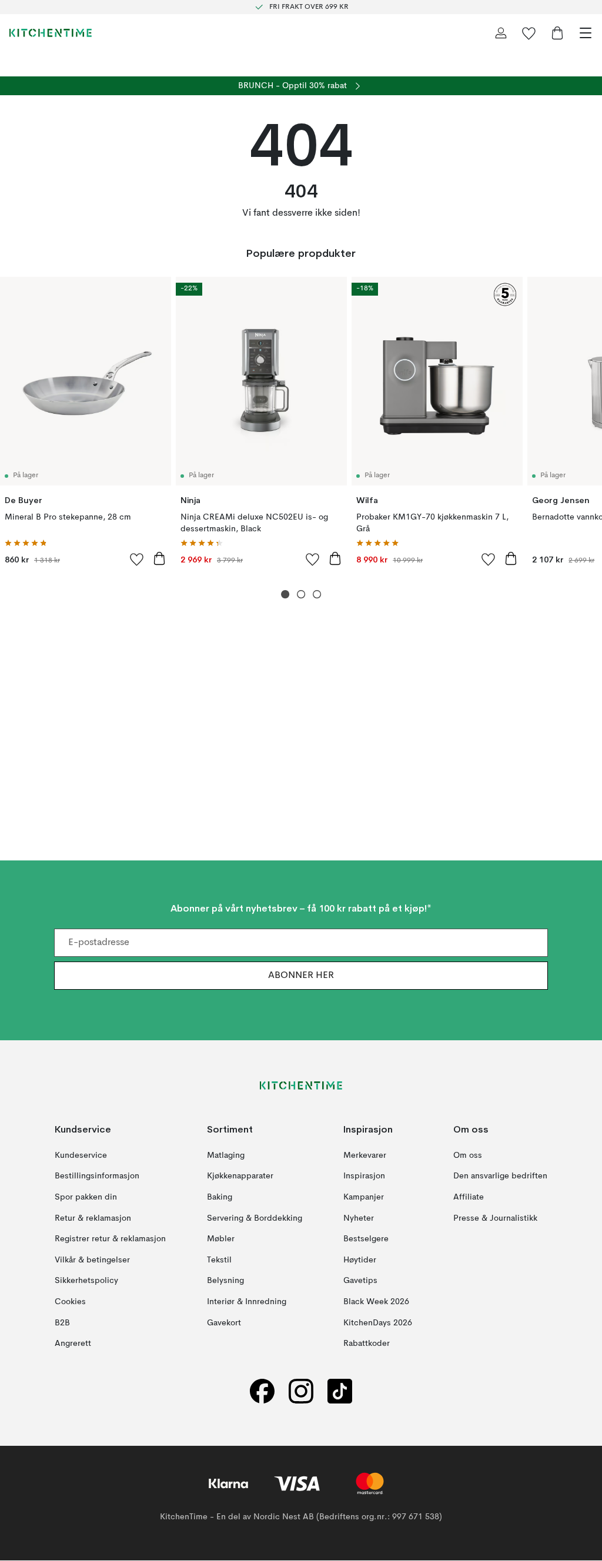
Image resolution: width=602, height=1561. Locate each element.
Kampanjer (363, 1197)
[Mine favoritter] (529, 33)
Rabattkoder (366, 1344)
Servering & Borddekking (254, 1218)
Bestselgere (366, 1239)
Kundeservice (81, 1155)
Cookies (70, 1302)
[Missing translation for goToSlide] (301, 594)
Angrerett (73, 1344)
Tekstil (219, 1260)
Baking (219, 1197)
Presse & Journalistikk (495, 1218)
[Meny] (585, 33)
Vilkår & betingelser (92, 1260)
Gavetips (360, 1281)
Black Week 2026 (376, 1302)
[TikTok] (339, 1391)
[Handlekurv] (557, 33)
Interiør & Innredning (246, 1302)
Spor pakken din (86, 1197)
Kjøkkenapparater (240, 1177)
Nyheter (358, 1218)
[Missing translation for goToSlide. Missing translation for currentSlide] (285, 594)
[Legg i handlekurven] (159, 558)
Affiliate (468, 1197)
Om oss (467, 1155)
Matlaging (226, 1155)
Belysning (225, 1281)
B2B (62, 1323)
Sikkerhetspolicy (86, 1281)
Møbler (221, 1239)
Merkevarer (364, 1155)
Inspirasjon (364, 1177)
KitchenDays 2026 (377, 1323)
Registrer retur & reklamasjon (110, 1239)
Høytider (359, 1260)
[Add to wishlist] (137, 559)
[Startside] (50, 33)
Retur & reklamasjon (93, 1218)
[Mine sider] (501, 33)
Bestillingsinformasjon (97, 1177)
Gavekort (224, 1323)
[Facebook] (262, 1391)
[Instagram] (301, 1391)
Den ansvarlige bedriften (500, 1177)
